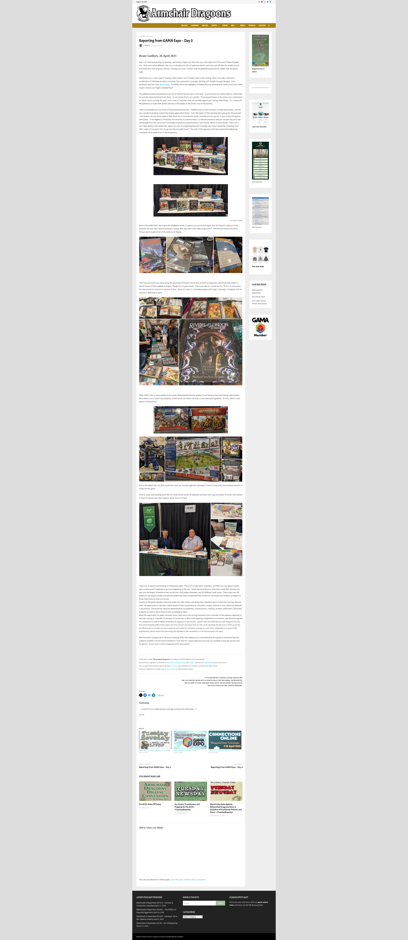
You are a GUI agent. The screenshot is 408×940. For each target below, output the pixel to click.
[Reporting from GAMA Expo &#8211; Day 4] (190, 740)
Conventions (144, 36)
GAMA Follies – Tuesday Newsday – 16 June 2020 (154, 750)
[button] (152, 254)
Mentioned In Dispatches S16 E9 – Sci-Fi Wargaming (156, 923)
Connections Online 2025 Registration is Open (223, 750)
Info (232, 25)
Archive (184, 25)
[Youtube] (262, 2)
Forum (225, 25)
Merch (242, 25)
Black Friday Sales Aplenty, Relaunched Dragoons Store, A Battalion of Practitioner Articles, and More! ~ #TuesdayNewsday (226, 808)
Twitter (183, 662)
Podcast (262, 25)
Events (214, 25)
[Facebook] (259, 2)
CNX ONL (205, 25)
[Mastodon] (270, 2)
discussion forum (169, 669)
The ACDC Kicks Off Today (150, 804)
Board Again (165, 84)
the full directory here (254, 905)
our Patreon (174, 666)
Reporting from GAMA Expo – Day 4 (185, 750)
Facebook (177, 662)
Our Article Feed (258, 297)
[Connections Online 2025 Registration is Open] (225, 740)
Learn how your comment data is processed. (188, 879)
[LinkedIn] (267, 2)
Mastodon (170, 662)
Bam (181, 937)
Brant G (147, 45)
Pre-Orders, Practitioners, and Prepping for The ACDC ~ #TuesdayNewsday (187, 807)
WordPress (172, 937)
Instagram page (208, 662)
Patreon (252, 25)
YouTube (191, 662)
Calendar (194, 25)
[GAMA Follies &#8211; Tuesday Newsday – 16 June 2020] (155, 740)
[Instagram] (265, 2)
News (152, 36)
